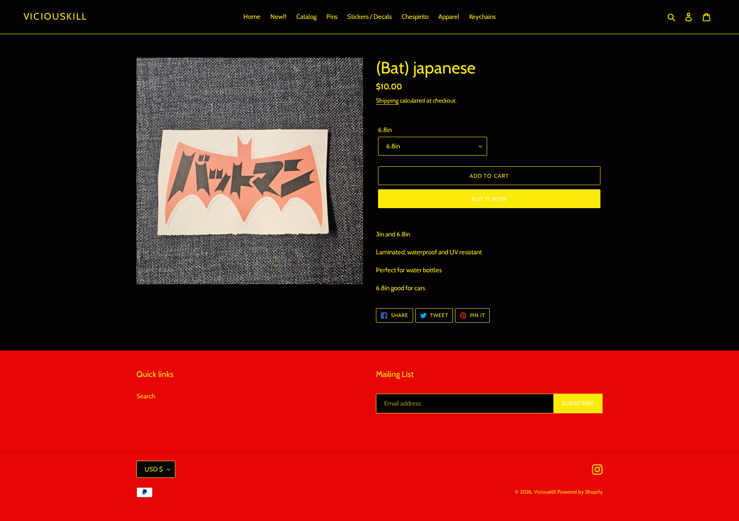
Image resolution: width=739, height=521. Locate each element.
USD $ (154, 469)
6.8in (385, 130)
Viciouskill (55, 16)
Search (145, 396)
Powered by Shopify (580, 492)
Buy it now (489, 198)
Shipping (387, 100)
